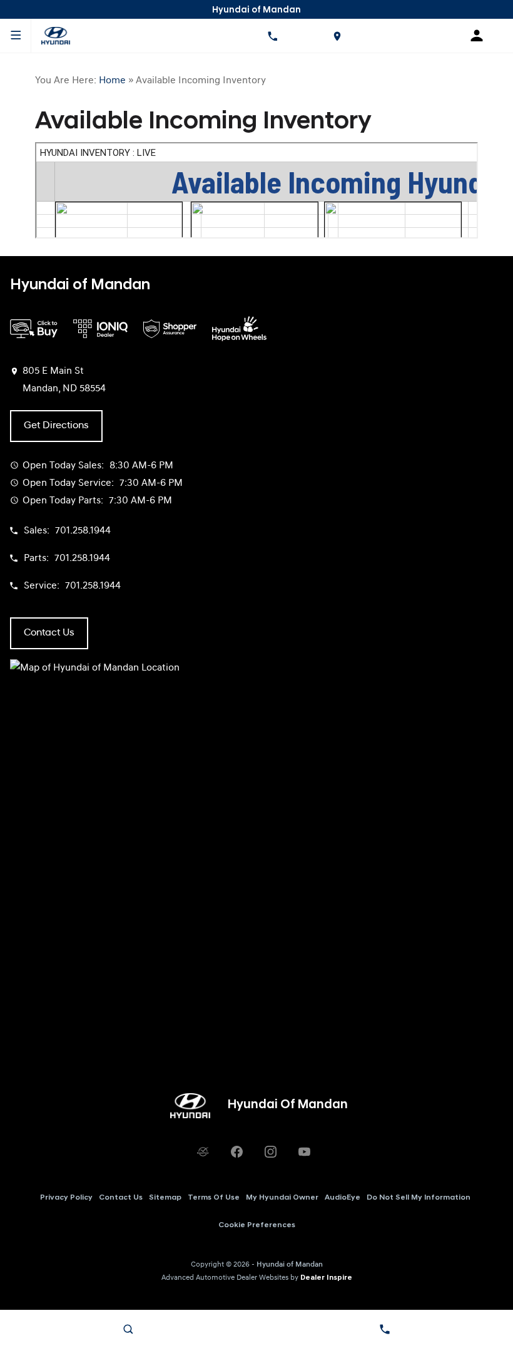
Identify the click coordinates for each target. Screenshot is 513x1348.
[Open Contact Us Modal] (384, 1329)
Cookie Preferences (256, 1225)
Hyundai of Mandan (289, 1264)
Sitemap (165, 1197)
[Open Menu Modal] (15, 36)
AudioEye (342, 1197)
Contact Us (121, 1197)
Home (112, 81)
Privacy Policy (66, 1197)
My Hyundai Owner (282, 1197)
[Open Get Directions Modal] (337, 36)
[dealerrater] (202, 1152)
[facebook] (236, 1152)
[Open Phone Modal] (272, 36)
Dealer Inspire (326, 1278)
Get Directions (56, 426)
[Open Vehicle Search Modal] (128, 1329)
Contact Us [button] (49, 633)
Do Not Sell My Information (418, 1197)
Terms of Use (214, 1197)
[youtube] (304, 1152)
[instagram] (270, 1152)
